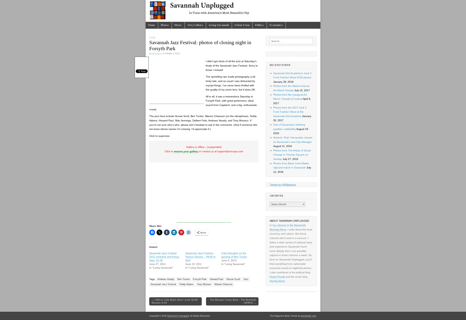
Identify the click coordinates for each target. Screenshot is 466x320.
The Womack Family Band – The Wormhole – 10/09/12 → (233, 301)
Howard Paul (216, 279)
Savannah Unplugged (178, 316)
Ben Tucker (183, 279)
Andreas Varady (165, 279)
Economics (276, 25)
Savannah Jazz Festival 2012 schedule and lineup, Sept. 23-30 (164, 257)
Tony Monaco (204, 284)
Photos (165, 25)
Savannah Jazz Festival (163, 284)
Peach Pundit (277, 276)
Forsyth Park (200, 279)
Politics (259, 25)
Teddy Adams (186, 284)
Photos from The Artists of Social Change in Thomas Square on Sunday (292, 154)
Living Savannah (219, 25)
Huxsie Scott (233, 279)
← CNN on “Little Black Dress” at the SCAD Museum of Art (175, 301)
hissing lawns (277, 280)
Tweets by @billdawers (283, 184)
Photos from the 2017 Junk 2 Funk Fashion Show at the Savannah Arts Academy (290, 112)
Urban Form (242, 25)
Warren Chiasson (223, 284)
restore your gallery (186, 151)
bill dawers (157, 53)
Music (178, 25)
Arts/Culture (195, 25)
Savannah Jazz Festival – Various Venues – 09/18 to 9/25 (200, 257)
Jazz (245, 279)
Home (151, 25)
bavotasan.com (308, 316)
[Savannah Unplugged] (233, 11)
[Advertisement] (176, 81)
